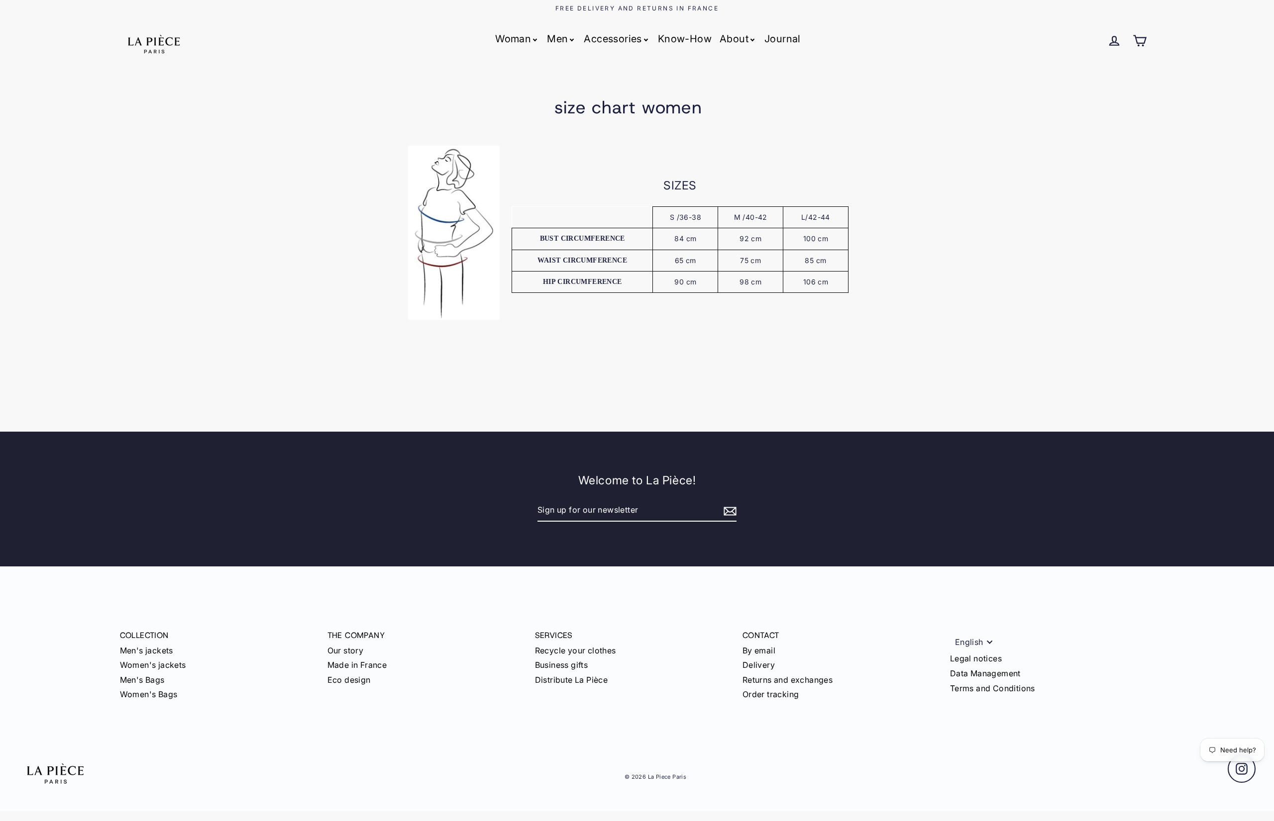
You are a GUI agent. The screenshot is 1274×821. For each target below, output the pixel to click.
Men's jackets (146, 650)
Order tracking (771, 694)
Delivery (759, 665)
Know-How (685, 39)
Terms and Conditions (992, 688)
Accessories (612, 39)
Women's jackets (153, 665)
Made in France (357, 665)
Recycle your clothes (575, 650)
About (734, 39)
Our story (345, 650)
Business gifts (561, 665)
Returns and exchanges (788, 680)
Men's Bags (142, 680)
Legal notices (976, 658)
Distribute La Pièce (571, 680)
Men (557, 39)
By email (759, 650)
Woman (513, 39)
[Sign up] (729, 511)
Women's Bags (149, 694)
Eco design (349, 680)
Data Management (985, 673)
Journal (782, 39)
